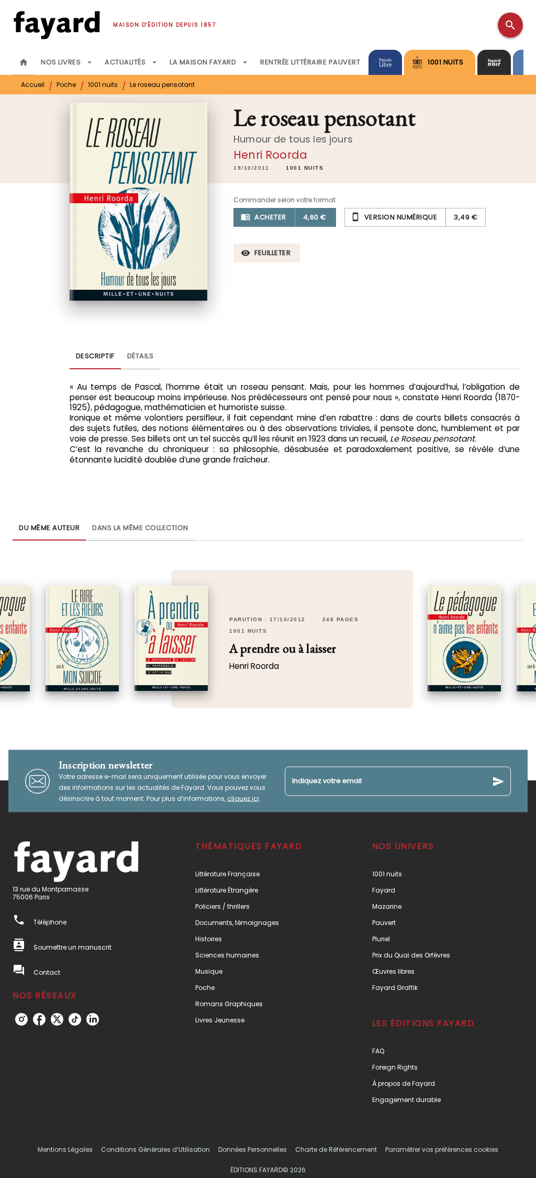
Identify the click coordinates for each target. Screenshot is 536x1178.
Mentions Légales (65, 1149)
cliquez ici (243, 798)
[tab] (24, 62)
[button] (305, 168)
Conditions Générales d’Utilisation (155, 1149)
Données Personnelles (252, 1149)
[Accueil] (56, 25)
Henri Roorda (270, 154)
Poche (66, 84)
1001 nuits (103, 84)
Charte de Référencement (336, 1149)
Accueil (32, 84)
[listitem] (21, 1019)
